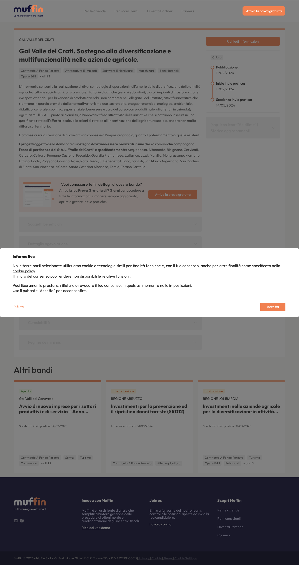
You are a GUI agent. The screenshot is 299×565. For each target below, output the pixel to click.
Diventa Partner (160, 11)
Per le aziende (95, 11)
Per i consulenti (126, 11)
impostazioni (180, 285)
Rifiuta (19, 306)
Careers (187, 11)
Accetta (273, 306)
